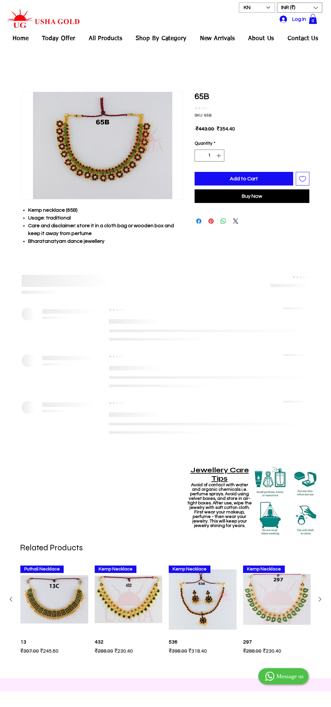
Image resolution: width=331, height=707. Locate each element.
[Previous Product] (11, 394)
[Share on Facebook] (199, 216)
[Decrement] (200, 151)
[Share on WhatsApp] (223, 216)
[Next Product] (320, 394)
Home (29, 69)
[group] (165, 413)
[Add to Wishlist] (302, 174)
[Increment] (219, 151)
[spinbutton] (209, 151)
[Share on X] (236, 216)
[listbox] (299, 8)
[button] (299, 8)
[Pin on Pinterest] (211, 216)
